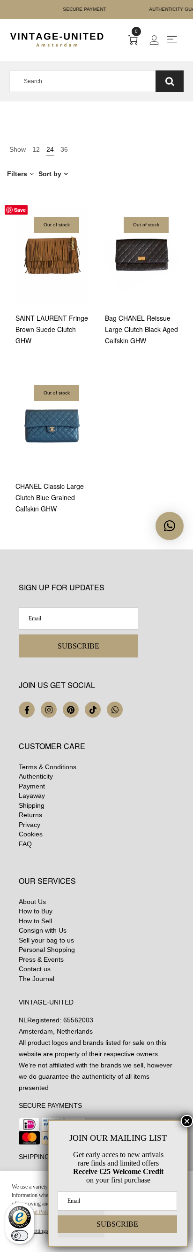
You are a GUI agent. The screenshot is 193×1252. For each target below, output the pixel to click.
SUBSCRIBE (78, 646)
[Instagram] (49, 710)
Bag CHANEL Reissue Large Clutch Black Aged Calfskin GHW (141, 329)
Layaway (32, 795)
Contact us (35, 969)
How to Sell (35, 921)
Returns (30, 815)
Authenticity (36, 776)
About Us (32, 901)
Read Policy (39, 1212)
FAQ (25, 844)
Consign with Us (43, 930)
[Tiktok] (93, 710)
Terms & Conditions (47, 767)
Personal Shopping (47, 949)
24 (50, 149)
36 (64, 149)
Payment (32, 786)
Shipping (32, 805)
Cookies (31, 834)
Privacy (29, 824)
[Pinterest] (71, 710)
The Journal (36, 978)
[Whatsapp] (115, 710)
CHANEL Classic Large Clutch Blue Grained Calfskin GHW (49, 497)
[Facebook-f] (27, 710)
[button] (170, 526)
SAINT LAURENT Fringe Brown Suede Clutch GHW (51, 329)
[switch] (19, 1235)
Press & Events (41, 959)
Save (20, 209)
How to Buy (35, 911)
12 (36, 149)
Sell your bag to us (46, 940)
